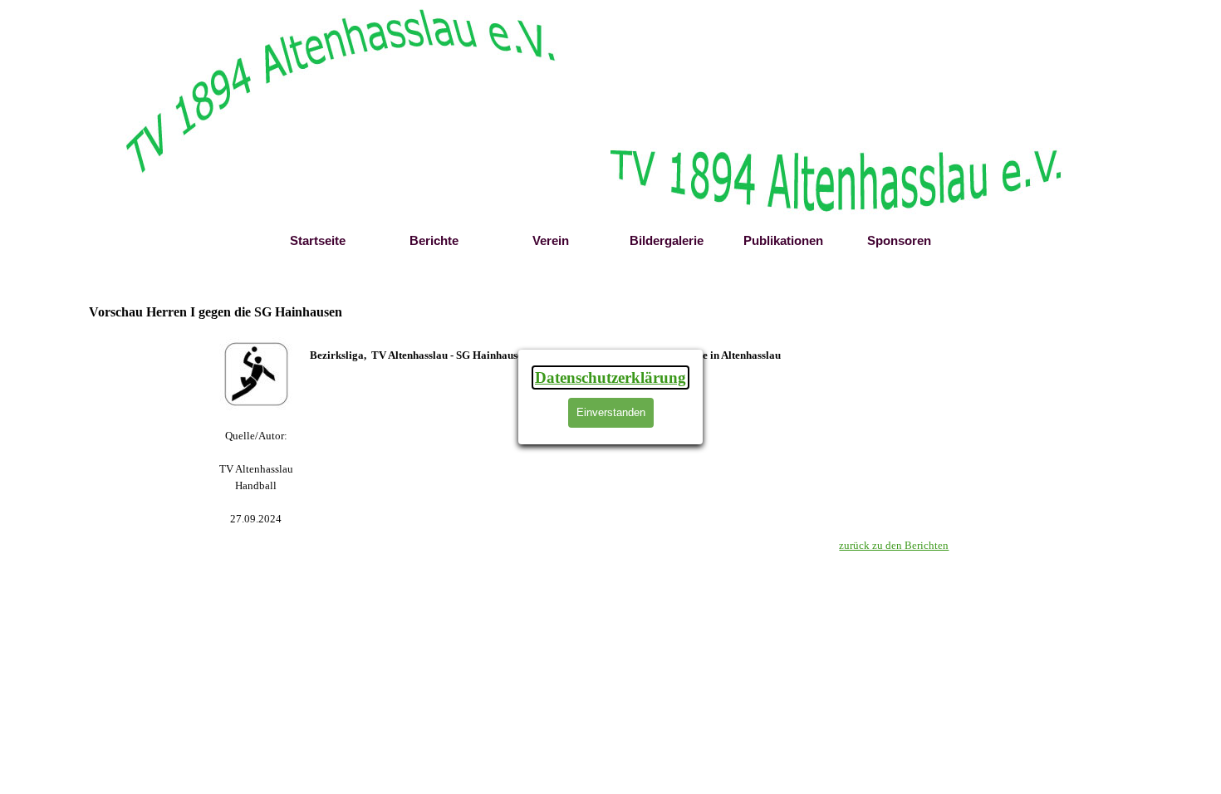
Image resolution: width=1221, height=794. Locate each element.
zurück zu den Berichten (894, 545)
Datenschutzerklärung (610, 377)
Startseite (318, 241)
